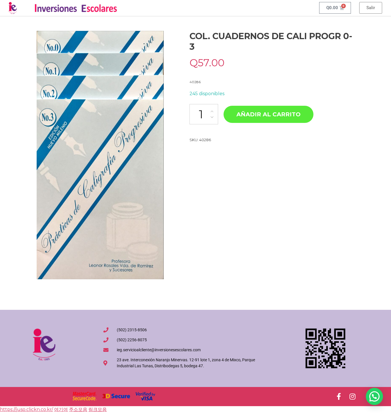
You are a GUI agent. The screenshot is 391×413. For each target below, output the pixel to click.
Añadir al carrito (268, 114)
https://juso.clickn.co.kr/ (26, 409)
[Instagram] (352, 396)
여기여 (61, 409)
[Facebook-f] (338, 396)
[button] (374, 396)
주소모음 (78, 409)
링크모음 (97, 409)
